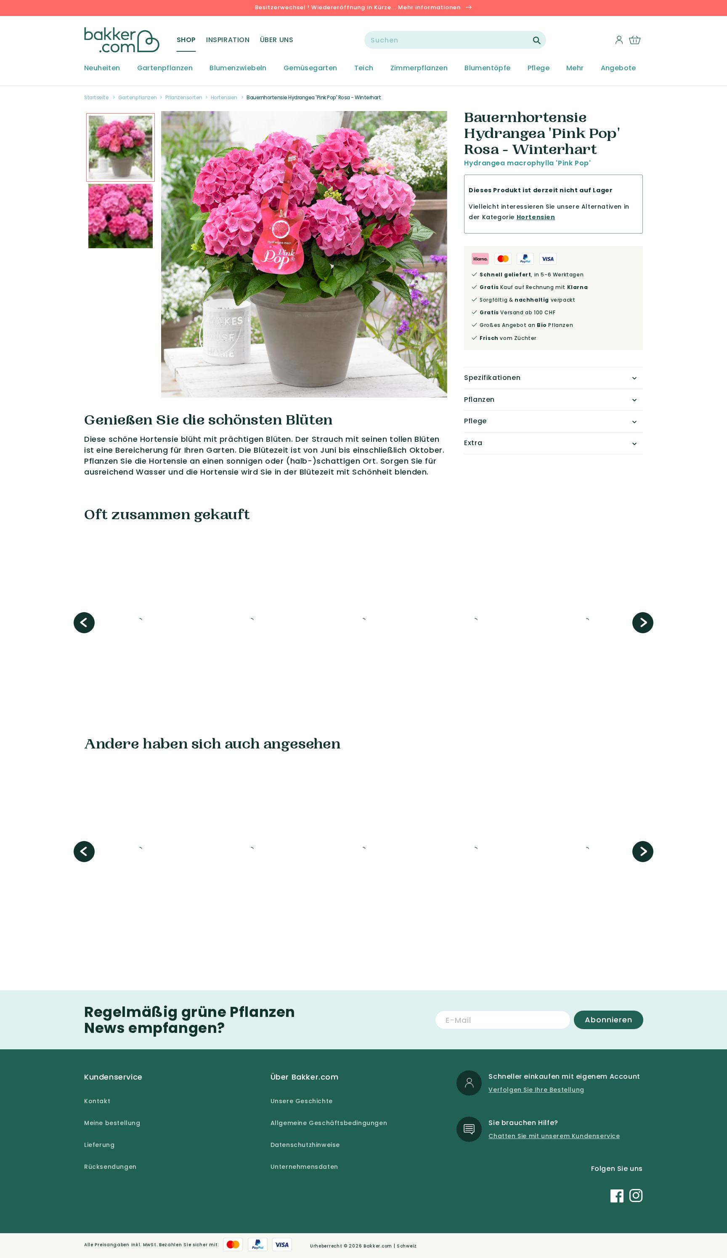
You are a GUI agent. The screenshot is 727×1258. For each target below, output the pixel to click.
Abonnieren (608, 1019)
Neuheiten (102, 68)
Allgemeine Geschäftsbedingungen (329, 1123)
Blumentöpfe (487, 68)
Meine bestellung (112, 1123)
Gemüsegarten (310, 68)
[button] (186, 40)
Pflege (538, 68)
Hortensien (224, 97)
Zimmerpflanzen (419, 68)
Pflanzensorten (183, 97)
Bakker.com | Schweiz (390, 1246)
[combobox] (455, 40)
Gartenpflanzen (165, 68)
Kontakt (97, 1101)
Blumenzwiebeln (238, 68)
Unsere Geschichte (302, 1101)
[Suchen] (537, 40)
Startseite (96, 97)
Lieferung (99, 1145)
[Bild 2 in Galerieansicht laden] (120, 147)
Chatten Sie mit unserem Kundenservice (554, 1136)
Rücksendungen (110, 1166)
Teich (364, 68)
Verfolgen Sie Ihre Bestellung (536, 1089)
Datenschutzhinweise (305, 1145)
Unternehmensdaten (304, 1166)
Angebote (618, 68)
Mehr (575, 68)
